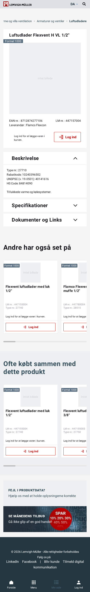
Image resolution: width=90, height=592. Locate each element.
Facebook (29, 562)
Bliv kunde (51, 562)
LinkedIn (12, 562)
